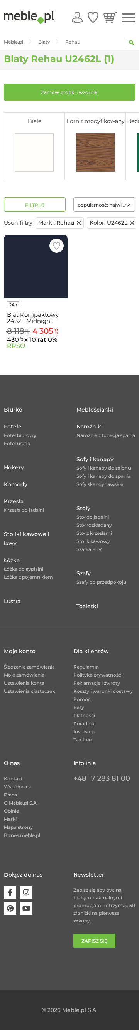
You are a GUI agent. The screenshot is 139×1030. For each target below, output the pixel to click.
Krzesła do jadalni (24, 510)
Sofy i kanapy (95, 459)
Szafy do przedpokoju (101, 582)
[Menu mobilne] (128, 18)
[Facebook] (10, 892)
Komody (15, 484)
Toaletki (87, 606)
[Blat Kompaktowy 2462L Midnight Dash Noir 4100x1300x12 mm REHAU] (36, 266)
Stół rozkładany (94, 525)
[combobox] (104, 204)
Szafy (83, 573)
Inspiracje (84, 731)
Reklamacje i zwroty (96, 683)
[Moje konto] (77, 17)
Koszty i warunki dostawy (103, 691)
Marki (10, 819)
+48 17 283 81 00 (101, 778)
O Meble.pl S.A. (21, 803)
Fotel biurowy (20, 435)
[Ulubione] (93, 17)
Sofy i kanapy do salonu (103, 468)
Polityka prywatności (97, 675)
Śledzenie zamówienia (29, 667)
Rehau (56, 222)
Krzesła (14, 501)
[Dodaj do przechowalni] (56, 246)
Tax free (82, 740)
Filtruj (34, 205)
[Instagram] (26, 892)
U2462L (108, 222)
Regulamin (86, 667)
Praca (10, 795)
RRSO (16, 345)
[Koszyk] (110, 17)
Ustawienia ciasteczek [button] (29, 691)
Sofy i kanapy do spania (103, 476)
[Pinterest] (10, 908)
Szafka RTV (89, 549)
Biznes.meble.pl (22, 835)
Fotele (13, 426)
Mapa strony (18, 827)
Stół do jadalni (92, 517)
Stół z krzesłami (94, 533)
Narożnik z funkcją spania (105, 435)
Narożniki (89, 426)
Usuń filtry (18, 222)
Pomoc (82, 699)
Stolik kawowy (93, 541)
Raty (78, 707)
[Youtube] (26, 908)
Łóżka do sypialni (23, 569)
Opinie (11, 811)
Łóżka (12, 560)
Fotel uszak (17, 443)
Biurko (13, 409)
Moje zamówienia (24, 675)
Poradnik (83, 723)
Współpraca (17, 787)
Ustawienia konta (24, 683)
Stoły (83, 508)
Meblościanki (94, 409)
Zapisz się (94, 941)
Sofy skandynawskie (99, 484)
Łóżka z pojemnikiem (28, 577)
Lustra (12, 601)
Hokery (14, 467)
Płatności (84, 715)
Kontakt (13, 778)
